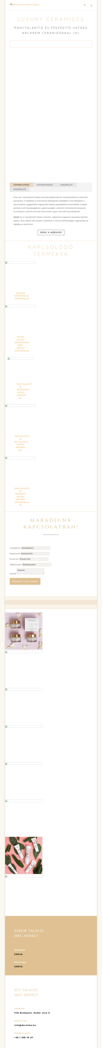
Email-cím (14, 559)
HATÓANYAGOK (45, 185)
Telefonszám (16, 564)
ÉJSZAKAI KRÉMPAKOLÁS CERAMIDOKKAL (21, 296)
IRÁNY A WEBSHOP (51, 232)
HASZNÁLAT (66, 185)
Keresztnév (15, 553)
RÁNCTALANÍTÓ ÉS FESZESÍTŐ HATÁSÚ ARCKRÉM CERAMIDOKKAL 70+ (21, 496)
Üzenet (13, 573)
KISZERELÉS (19, 189)
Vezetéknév (15, 548)
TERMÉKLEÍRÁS (21, 185)
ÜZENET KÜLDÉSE (25, 581)
